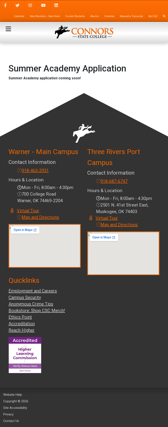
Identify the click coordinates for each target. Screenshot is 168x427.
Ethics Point (20, 317)
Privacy (8, 414)
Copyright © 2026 (15, 401)
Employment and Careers (33, 290)
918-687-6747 (114, 181)
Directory (109, 16)
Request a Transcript (131, 16)
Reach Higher (22, 330)
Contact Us (11, 421)
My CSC (153, 16)
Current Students (75, 16)
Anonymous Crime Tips (31, 304)
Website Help (12, 395)
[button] (8, 29)
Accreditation (22, 323)
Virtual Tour (28, 210)
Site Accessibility (15, 408)
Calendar (19, 16)
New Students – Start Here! (45, 16)
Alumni (94, 16)
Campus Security (25, 297)
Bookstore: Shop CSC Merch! (37, 310)
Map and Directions (40, 217)
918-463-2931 (35, 170)
